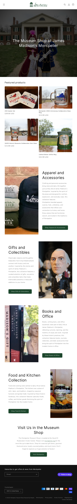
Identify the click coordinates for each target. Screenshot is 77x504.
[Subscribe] (36, 474)
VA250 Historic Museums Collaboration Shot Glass (21, 143)
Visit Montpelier (38, 454)
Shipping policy (68, 497)
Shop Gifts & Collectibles (20, 291)
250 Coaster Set (10, 111)
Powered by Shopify (29, 497)
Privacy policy (48, 497)
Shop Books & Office (52, 355)
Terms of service (58, 497)
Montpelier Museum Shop (16, 497)
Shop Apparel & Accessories (55, 228)
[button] (4, 5)
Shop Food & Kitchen (18, 411)
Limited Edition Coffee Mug (47, 154)
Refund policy (39, 497)
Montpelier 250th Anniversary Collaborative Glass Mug (55, 111)
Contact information (67, 499)
